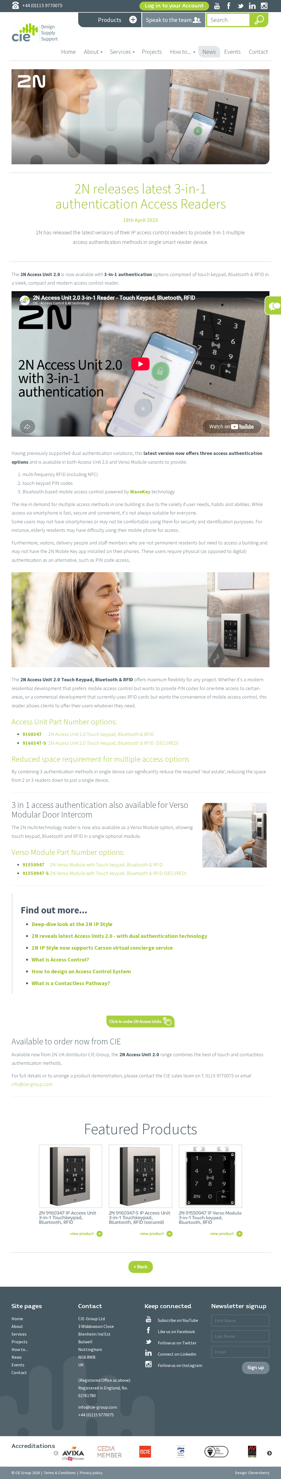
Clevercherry (258, 1472)
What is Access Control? (60, 959)
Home (70, 51)
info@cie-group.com (32, 1084)
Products (109, 20)
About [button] (91, 51)
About (17, 1326)
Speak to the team (169, 20)
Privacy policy (91, 1472)
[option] (74, 1453)
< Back (140, 1267)
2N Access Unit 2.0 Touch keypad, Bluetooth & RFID (88, 734)
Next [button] (269, 1453)
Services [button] (120, 51)
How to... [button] (181, 51)
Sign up (256, 1367)
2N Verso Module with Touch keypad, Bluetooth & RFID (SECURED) (105, 873)
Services (19, 1334)
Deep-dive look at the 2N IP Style (72, 924)
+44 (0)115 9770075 (96, 1414)
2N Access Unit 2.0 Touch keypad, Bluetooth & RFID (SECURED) (101, 743)
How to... (20, 1349)
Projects (152, 51)
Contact (258, 51)
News (209, 51)
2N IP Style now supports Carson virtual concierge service (102, 947)
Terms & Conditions (60, 1472)
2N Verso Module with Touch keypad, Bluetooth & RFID (93, 864)
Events (232, 51)
